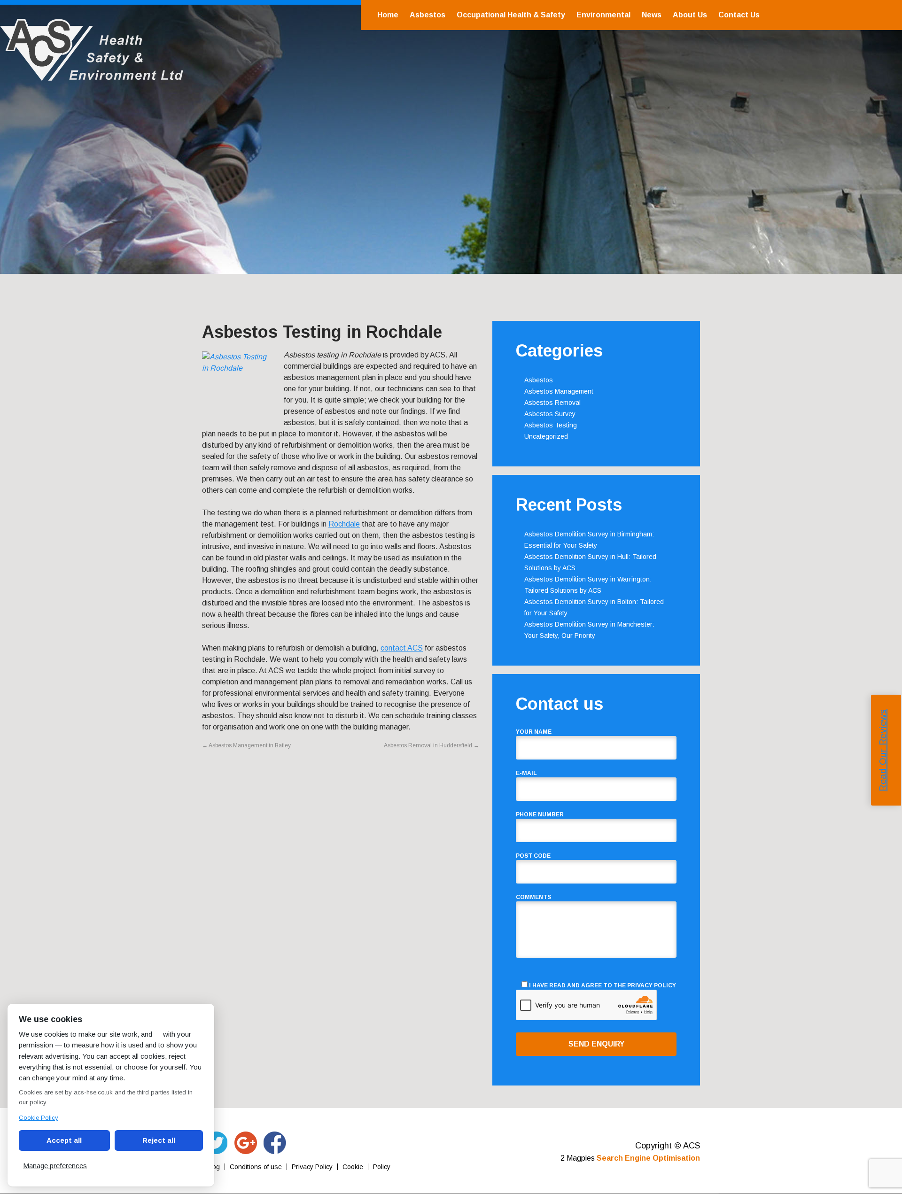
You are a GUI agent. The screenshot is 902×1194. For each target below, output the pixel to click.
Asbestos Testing (550, 425)
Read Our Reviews (883, 750)
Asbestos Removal (552, 402)
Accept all (64, 1140)
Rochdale (344, 524)
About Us (690, 15)
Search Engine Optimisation (648, 1158)
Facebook (275, 1143)
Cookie (352, 1166)
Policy (381, 1166)
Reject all (158, 1140)
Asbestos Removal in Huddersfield (431, 745)
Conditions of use (256, 1166)
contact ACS (402, 648)
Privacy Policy (651, 985)
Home (387, 15)
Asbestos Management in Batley (246, 745)
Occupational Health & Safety (511, 15)
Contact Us (739, 15)
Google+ (245, 1143)
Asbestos (427, 15)
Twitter (216, 1143)
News (651, 15)
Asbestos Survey (549, 414)
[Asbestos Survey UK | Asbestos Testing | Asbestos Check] (91, 76)
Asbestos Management (558, 391)
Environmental (603, 15)
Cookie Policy (38, 1117)
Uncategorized (546, 436)
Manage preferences (55, 1166)
